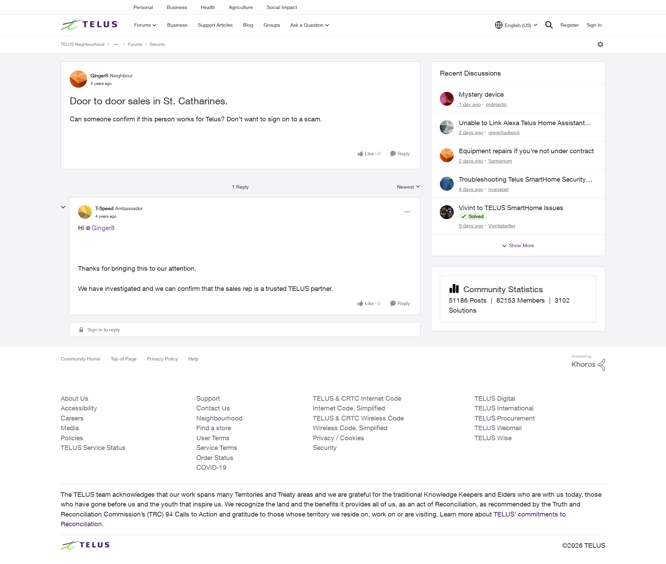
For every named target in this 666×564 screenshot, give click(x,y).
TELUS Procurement (505, 418)
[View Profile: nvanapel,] (447, 184)
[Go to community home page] (90, 25)
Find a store (213, 428)
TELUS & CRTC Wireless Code (358, 418)
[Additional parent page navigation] (116, 44)
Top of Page (124, 359)
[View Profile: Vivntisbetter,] (447, 212)
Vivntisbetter (501, 225)
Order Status (214, 457)
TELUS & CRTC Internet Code (357, 398)
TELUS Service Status (93, 447)
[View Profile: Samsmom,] (447, 155)
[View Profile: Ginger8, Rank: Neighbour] (78, 79)
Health (208, 7)
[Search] (549, 25)
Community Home (80, 359)
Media (70, 428)
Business (177, 7)
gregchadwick (504, 132)
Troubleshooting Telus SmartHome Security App (522, 179)
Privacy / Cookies (338, 438)
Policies (72, 438)
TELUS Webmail (498, 428)
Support (208, 398)
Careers (72, 418)
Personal (143, 7)
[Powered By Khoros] (588, 363)
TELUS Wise (493, 438)
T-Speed (104, 208)
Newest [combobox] (408, 187)
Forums (135, 44)
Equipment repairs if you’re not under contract (526, 151)
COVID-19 (211, 467)
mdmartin (496, 104)
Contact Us (213, 408)
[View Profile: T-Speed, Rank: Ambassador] (85, 212)
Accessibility (79, 408)
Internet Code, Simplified (349, 408)
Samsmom (500, 161)
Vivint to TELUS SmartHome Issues (511, 207)
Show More (521, 245)
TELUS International (504, 408)
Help (193, 359)
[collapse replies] (63, 207)
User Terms (213, 438)
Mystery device (481, 94)
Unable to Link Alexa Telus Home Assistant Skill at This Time (522, 123)
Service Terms (216, 447)
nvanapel (498, 189)
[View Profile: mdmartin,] (447, 99)
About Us (74, 398)
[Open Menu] (600, 44)
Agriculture (241, 7)
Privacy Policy (162, 359)
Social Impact (282, 7)
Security (157, 44)
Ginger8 (99, 75)
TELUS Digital (495, 398)
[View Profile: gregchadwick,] (447, 127)
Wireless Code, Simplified (350, 428)
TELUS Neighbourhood (82, 44)
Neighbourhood (219, 418)
